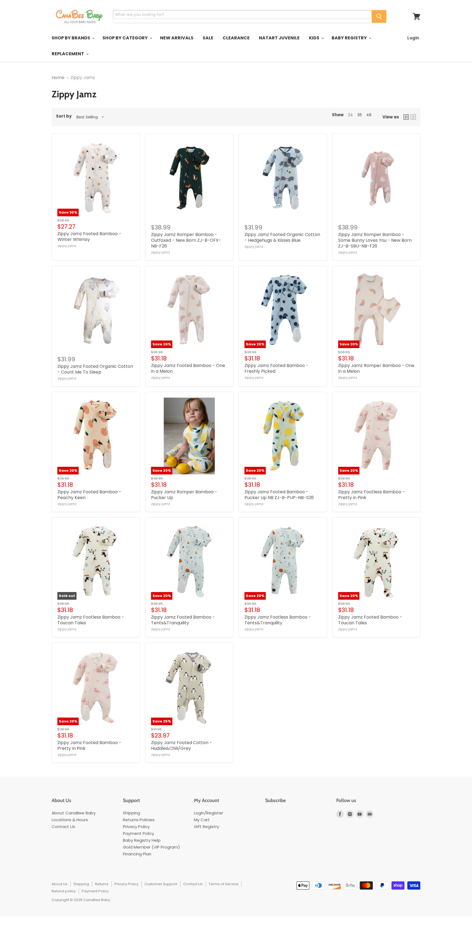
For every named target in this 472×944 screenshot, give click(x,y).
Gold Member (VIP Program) (151, 847)
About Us (59, 884)
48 (368, 115)
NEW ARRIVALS (176, 38)
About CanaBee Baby (74, 813)
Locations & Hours (70, 820)
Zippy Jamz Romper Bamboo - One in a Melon (376, 368)
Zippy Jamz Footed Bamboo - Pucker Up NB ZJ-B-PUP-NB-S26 (279, 495)
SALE (208, 38)
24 (350, 115)
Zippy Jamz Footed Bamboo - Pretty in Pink (89, 745)
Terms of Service (223, 884)
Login (413, 38)
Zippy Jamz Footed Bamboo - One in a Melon (188, 368)
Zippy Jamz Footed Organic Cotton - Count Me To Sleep (95, 369)
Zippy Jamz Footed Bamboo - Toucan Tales (370, 620)
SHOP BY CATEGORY (125, 38)
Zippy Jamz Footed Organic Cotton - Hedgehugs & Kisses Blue (282, 237)
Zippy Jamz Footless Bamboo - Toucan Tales (90, 620)
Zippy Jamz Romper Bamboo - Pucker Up (184, 495)
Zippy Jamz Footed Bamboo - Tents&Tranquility (183, 620)
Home (58, 77)
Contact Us (63, 826)
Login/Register (208, 813)
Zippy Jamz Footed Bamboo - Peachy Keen (89, 495)
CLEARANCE (236, 38)
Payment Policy (138, 833)
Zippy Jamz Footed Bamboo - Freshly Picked (276, 368)
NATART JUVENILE (279, 38)
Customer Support (160, 884)
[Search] (379, 16)
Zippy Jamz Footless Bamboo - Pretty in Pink (371, 495)
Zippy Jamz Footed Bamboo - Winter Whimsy (89, 237)
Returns (101, 884)
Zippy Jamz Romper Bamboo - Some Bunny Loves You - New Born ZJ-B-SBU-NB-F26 (375, 240)
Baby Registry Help (142, 840)
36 (359, 115)
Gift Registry (206, 826)
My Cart (202, 820)
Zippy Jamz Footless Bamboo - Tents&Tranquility (277, 620)
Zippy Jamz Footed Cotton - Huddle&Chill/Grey (181, 745)
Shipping (131, 813)
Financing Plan (137, 854)
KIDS (314, 38)
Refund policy (64, 891)
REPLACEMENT (68, 54)
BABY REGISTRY (350, 38)
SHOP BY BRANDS (71, 38)
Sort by (64, 116)
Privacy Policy (136, 826)
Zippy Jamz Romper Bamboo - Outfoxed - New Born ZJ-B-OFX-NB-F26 (186, 240)
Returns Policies (139, 820)
